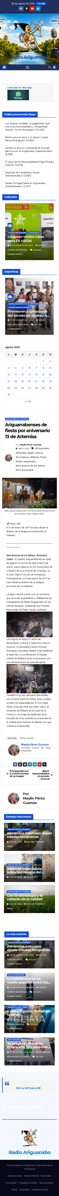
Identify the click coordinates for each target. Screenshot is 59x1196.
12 (22, 374)
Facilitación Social (16, 975)
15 (43, 374)
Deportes (38, 307)
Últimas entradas (27, 738)
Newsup (46, 1165)
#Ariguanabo (42, 448)
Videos (14, 1189)
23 (50, 381)
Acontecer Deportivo (19, 304)
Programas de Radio (28, 1183)
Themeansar (29, 1169)
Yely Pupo (32, 877)
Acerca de (12, 738)
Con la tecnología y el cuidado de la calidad (25, 897)
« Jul (28, 401)
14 (36, 374)
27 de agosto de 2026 (22, 1052)
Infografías (24, 1189)
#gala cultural (35, 452)
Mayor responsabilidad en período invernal (40, 775)
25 (15, 388)
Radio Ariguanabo (29, 57)
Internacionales (46, 1183)
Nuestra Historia (31, 1176)
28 (36, 388)
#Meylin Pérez (38, 457)
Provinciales (11, 1183)
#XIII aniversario (25, 470)
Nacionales (46, 1176)
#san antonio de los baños (30, 465)
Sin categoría (14, 1039)
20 (29, 381)
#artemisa (21, 452)
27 (29, 388)
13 (29, 374)
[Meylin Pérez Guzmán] (14, 749)
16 (50, 374)
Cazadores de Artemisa (20, 307)
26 (22, 388)
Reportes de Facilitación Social (22, 172)
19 (22, 381)
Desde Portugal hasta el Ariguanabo (25, 183)
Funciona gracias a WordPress (21, 1165)
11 (16, 374)
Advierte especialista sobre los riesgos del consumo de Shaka (24, 872)
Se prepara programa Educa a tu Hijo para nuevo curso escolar (29, 1047)
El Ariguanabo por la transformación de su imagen (19, 774)
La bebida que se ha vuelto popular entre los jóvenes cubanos (27, 982)
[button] (49, 67)
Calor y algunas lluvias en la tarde (28, 1013)
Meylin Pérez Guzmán (31, 444)
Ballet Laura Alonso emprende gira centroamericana (24, 241)
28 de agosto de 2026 (22, 955)
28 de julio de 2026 (21, 245)
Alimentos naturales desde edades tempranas (29, 835)
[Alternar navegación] (27, 67)
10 (9, 374)
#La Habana (22, 457)
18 (15, 381)
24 (8, 388)
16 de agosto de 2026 (24, 320)
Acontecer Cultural (18, 233)
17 (9, 381)
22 (43, 381)
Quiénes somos (15, 1176)
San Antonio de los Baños (17, 419)
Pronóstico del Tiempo (18, 1007)
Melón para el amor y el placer (22, 137)
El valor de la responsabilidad (21, 161)
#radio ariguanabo (26, 461)
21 (36, 381)
